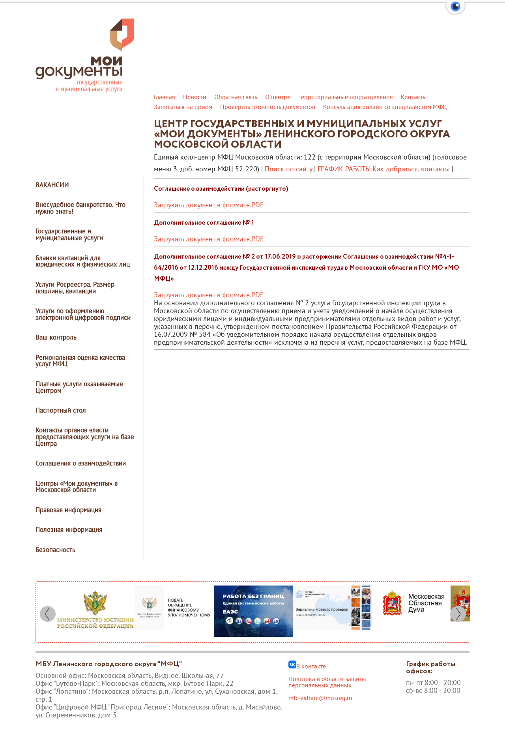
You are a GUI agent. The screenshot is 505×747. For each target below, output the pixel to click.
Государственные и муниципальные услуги (69, 234)
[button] (455, 11)
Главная (164, 97)
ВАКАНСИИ (52, 184)
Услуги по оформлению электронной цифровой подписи (83, 314)
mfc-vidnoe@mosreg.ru (320, 697)
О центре (277, 97)
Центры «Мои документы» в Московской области (77, 486)
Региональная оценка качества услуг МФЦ (80, 360)
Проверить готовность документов (267, 107)
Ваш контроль (56, 337)
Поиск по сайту (288, 168)
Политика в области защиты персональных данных (327, 682)
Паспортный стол (61, 410)
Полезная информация (69, 529)
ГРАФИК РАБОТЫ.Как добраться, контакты (384, 168)
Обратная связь (235, 97)
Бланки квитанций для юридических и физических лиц (83, 261)
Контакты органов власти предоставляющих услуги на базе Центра (85, 437)
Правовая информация (68, 509)
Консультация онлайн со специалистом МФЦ (385, 107)
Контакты (414, 97)
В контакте (311, 665)
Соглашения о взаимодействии (81, 463)
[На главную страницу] (85, 90)
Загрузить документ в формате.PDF (209, 204)
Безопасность (55, 549)
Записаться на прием (183, 107)
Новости (194, 97)
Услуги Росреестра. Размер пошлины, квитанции (75, 287)
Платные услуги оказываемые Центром (79, 387)
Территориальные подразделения (345, 97)
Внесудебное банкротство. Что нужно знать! (80, 208)
